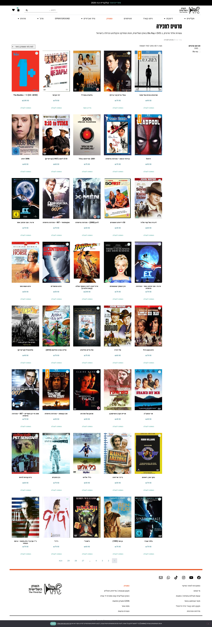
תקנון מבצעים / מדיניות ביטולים (116, 590)
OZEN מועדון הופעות (121, 601)
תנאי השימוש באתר (192, 601)
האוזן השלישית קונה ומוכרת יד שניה (114, 595)
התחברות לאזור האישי (191, 585)
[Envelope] (160, 577)
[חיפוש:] (40, 10)
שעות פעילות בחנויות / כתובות (188, 595)
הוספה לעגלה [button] (148, 108)
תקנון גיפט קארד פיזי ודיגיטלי (188, 606)
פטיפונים (128, 18)
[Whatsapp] (168, 577)
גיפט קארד (148, 18)
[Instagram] (183, 577)
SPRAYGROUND (62, 18)
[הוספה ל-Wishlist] (159, 53)
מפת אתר (125, 606)
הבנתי (53, 623)
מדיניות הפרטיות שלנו (64, 623)
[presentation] (40, 10)
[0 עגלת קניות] (18, 10)
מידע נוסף (87, 108)
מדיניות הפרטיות (193, 611)
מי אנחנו (197, 590)
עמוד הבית (178, 40)
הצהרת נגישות (123, 611)
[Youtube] (191, 577)
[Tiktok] (176, 577)
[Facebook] (198, 577)
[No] (208, 623)
